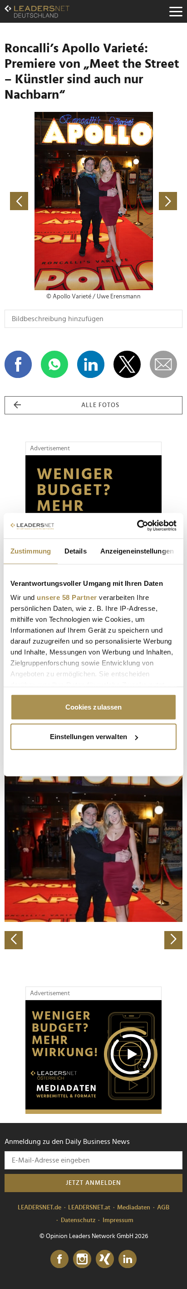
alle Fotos (100, 405)
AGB (163, 1207)
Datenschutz (78, 1220)
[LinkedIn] (127, 1259)
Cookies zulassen (93, 706)
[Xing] (105, 1259)
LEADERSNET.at (89, 1207)
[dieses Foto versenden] (163, 364)
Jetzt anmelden (93, 1183)
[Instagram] (82, 1259)
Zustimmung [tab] (30, 550)
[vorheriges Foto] (49, 201)
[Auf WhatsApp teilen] (54, 364)
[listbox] (93, 861)
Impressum (118, 1220)
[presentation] (14, 940)
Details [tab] (75, 550)
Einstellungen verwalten (88, 736)
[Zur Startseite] (37, 11)
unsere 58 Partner (67, 597)
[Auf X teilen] (127, 364)
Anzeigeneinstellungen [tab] (137, 550)
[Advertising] (93, 1057)
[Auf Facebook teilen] (18, 364)
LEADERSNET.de (39, 1207)
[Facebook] (59, 1259)
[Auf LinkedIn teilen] (90, 364)
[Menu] (175, 11)
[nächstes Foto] (138, 201)
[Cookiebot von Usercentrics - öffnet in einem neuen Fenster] (137, 526)
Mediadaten (133, 1207)
